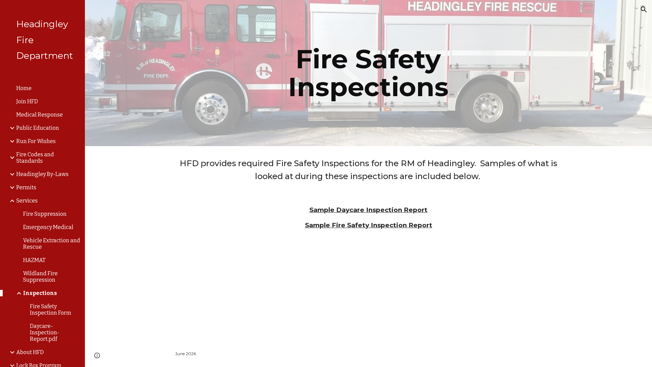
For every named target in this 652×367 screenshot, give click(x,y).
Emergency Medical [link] (48, 227)
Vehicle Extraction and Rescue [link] (51, 243)
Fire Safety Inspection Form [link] (50, 309)
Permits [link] (26, 187)
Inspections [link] (40, 293)
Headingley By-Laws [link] (42, 174)
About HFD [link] (30, 352)
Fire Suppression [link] (45, 214)
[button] (644, 9)
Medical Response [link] (39, 114)
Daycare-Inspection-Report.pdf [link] (44, 332)
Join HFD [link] (27, 101)
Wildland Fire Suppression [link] (40, 276)
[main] (368, 73)
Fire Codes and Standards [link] (35, 157)
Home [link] (24, 88)
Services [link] (27, 200)
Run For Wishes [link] (36, 141)
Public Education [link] (37, 128)
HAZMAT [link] (34, 260)
